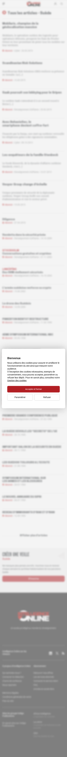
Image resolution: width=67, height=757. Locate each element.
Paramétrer (20, 397)
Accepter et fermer (33, 389)
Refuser (47, 397)
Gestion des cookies (16, 380)
